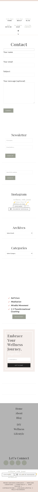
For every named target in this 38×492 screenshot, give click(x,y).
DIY (19, 424)
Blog (19, 417)
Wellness (19, 429)
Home (19, 408)
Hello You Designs (18, 489)
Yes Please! (19, 316)
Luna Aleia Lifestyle (18, 9)
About (19, 413)
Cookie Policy (21, 484)
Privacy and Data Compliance (13, 482)
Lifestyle (19, 433)
